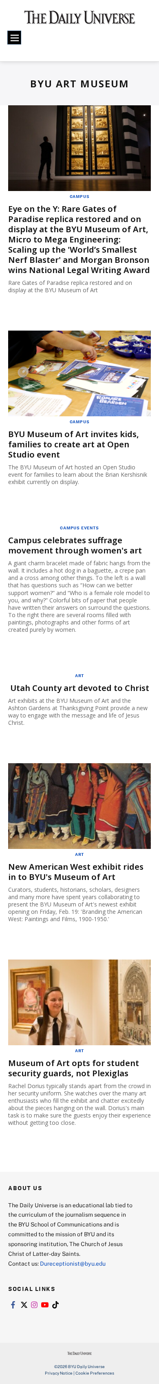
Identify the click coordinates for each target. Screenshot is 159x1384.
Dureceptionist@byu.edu (73, 1263)
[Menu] (14, 37)
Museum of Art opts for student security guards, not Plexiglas (73, 1068)
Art (79, 675)
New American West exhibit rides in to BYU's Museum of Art (76, 871)
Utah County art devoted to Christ (79, 687)
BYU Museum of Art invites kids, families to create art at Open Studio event (73, 444)
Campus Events (79, 527)
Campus (80, 196)
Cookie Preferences (94, 1373)
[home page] (79, 20)
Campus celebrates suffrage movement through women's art (75, 545)
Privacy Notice (59, 1373)
